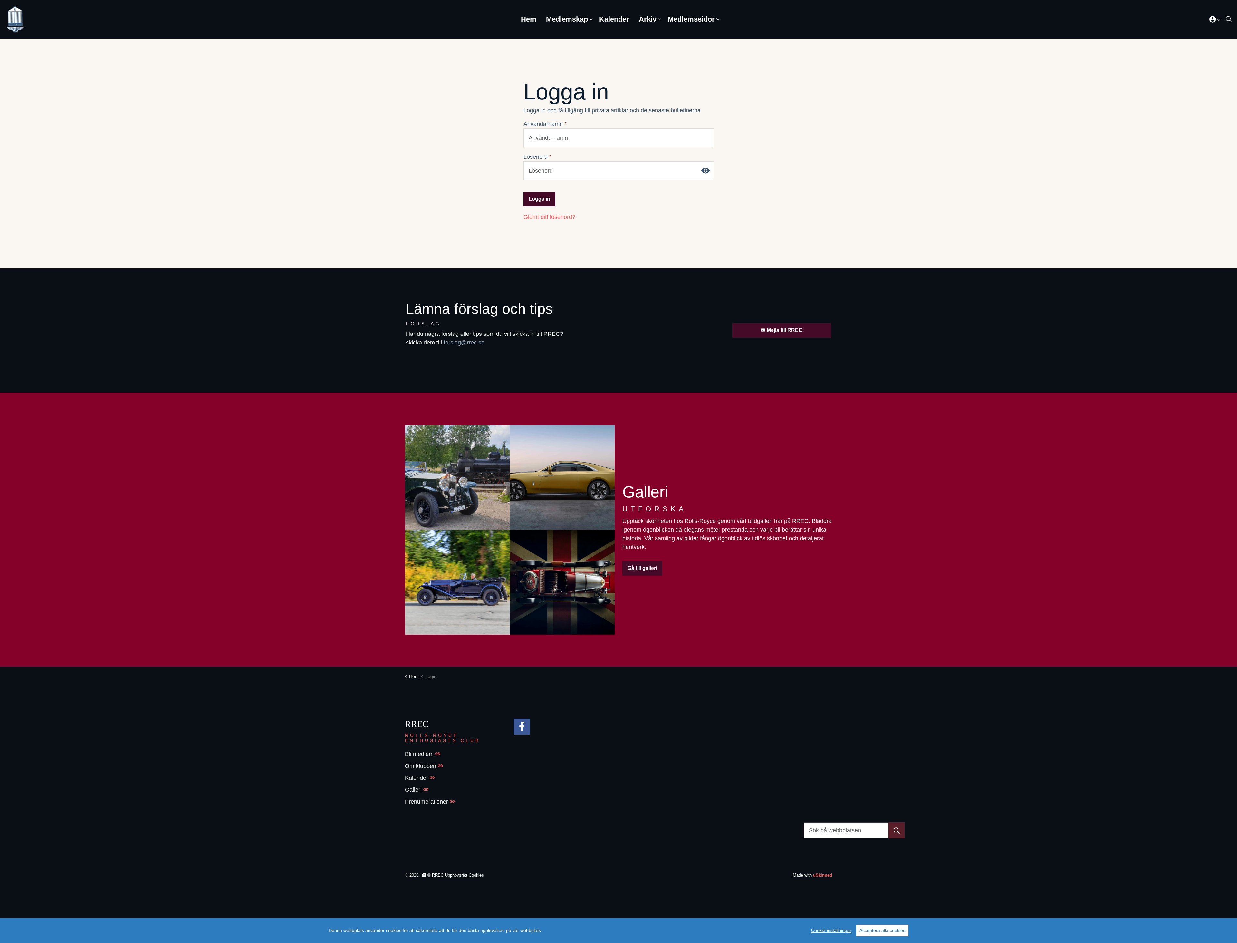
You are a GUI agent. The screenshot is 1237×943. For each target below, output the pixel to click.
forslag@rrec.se (464, 342)
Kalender (614, 19)
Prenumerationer (426, 801)
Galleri (413, 790)
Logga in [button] (539, 199)
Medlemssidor (691, 19)
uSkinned (822, 875)
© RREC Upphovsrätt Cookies (455, 875)
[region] (618, 930)
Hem (528, 19)
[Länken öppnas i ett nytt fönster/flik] (522, 727)
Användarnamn (545, 124)
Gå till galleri (642, 568)
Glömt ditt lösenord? (549, 217)
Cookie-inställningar (831, 930)
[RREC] (15, 19)
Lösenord (537, 157)
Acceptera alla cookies (882, 930)
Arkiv (648, 19)
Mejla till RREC (784, 330)
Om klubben (420, 766)
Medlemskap (567, 19)
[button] (457, 477)
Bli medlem (419, 754)
